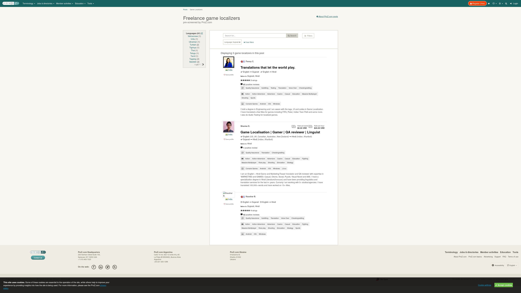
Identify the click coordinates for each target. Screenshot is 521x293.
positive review (250, 147)
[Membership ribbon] (242, 61)
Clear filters (249, 42)
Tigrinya (192, 47)
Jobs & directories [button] (45, 3)
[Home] (489, 3)
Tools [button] (90, 3)
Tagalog (192, 59)
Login (515, 3)
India (230, 70)
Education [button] (79, 3)
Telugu (193, 53)
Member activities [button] (64, 3)
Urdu (193, 39)
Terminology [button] (28, 3)
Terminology (451, 252)
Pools (185, 9)
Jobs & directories (469, 252)
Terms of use (513, 256)
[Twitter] (107, 266)
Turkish (193, 44)
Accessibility (499, 265)
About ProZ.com (460, 256)
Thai (193, 50)
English (512, 265)
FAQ (504, 256)
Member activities (489, 252)
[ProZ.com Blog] (114, 266)
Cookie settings (484, 285)
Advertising (488, 256)
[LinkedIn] (100, 266)
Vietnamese (193, 36)
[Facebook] (93, 266)
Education (505, 252)
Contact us (38, 258)
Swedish (192, 61)
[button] (495, 3)
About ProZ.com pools (328, 16)
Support (498, 256)
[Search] (506, 3)
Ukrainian (193, 41)
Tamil (193, 56)
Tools (515, 252)
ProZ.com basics (475, 256)
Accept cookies (504, 285)
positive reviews (251, 84)
